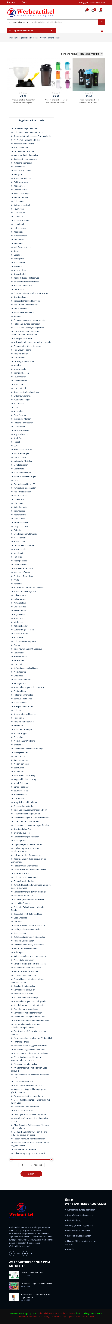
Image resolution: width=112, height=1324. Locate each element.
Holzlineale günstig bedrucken (26, 324)
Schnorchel (18, 384)
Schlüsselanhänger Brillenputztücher (29, 687)
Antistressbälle (19, 270)
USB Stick (17, 664)
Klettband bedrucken (22, 163)
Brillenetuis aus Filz (21, 873)
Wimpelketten (19, 603)
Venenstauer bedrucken (23, 143)
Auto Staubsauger (21, 399)
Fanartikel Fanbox (21, 1041)
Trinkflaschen (19, 426)
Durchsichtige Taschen (23, 629)
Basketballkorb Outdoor (24, 806)
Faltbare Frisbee (20, 457)
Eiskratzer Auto (20, 289)
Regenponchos (20, 560)
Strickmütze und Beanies (24, 312)
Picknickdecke (19, 610)
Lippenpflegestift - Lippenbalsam (27, 844)
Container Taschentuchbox (25, 975)
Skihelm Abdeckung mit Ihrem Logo (29, 1016)
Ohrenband (18, 503)
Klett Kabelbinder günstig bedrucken (29, 937)
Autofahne (18, 637)
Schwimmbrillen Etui (22, 829)
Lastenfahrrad (19, 606)
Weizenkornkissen (21, 764)
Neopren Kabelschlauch (24, 721)
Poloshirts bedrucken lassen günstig (29, 320)
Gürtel (16, 445)
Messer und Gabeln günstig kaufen (28, 327)
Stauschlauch (19, 212)
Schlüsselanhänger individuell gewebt (29, 1001)
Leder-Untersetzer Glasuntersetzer (28, 132)
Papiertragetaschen (22, 491)
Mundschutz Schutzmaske (25, 534)
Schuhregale (18, 652)
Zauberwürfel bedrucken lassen (27, 967)
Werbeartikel (42, 1313)
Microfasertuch (20, 495)
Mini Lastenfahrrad (21, 572)
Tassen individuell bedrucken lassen (29, 1138)
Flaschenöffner (20, 656)
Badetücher (18, 767)
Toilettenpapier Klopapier (24, 641)
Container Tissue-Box (23, 576)
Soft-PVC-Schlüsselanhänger (26, 997)
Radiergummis (19, 683)
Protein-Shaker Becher (49, 37)
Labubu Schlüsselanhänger (79, 1235)
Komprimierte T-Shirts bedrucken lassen (31, 1053)
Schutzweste (19, 618)
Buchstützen (19, 541)
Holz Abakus (19, 798)
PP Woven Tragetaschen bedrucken (29, 1049)
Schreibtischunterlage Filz (24, 591)
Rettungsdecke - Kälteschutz (26, 278)
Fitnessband (18, 499)
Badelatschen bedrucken (24, 986)
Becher (16, 645)
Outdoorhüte (19, 357)
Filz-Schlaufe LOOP (22, 903)
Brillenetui (17, 710)
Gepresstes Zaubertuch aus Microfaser (30, 293)
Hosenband (18, 224)
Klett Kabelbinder (21, 308)
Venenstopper (19, 933)
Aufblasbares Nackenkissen (25, 668)
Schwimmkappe (20, 297)
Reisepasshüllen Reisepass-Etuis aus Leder (32, 136)
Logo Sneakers (20, 917)
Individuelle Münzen (22, 419)
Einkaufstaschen (20, 595)
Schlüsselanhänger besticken (26, 836)
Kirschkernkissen (20, 760)
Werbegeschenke (67, 1313)
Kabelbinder (18, 660)
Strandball (17, 266)
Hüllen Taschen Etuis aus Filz (26, 821)
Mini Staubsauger (21, 453)
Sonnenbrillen (19, 166)
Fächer (16, 480)
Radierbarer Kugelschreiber (25, 304)
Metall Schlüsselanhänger (24, 476)
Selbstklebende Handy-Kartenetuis (28, 944)
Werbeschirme (19, 691)
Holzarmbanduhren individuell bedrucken (31, 1020)
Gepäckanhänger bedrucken (25, 128)
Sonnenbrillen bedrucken (24, 989)
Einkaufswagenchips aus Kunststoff (29, 1153)
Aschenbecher (19, 514)
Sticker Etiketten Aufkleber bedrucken (29, 869)
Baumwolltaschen (21, 430)
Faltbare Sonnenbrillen (23, 695)
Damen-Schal (19, 756)
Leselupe (17, 255)
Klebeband (18, 243)
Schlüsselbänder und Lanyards (26, 301)
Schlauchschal (19, 274)
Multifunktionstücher (22, 247)
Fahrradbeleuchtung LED (24, 484)
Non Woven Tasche (22, 350)
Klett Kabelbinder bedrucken (25, 155)
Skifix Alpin (18, 952)
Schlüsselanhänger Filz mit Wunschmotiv (31, 817)
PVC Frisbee (18, 403)
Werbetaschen (19, 672)
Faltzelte (17, 530)
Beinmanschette (20, 522)
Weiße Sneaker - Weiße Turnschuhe (29, 925)
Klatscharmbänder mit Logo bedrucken (30, 956)
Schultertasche (20, 549)
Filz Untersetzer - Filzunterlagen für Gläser (32, 825)
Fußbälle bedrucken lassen (25, 1149)
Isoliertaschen (19, 599)
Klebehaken (18, 239)
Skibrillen (17, 365)
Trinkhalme (18, 737)
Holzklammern (19, 228)
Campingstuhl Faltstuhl (23, 361)
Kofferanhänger (20, 626)
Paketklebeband (20, 147)
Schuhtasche (19, 511)
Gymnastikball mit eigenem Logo (28, 1096)
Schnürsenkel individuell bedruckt (27, 1085)
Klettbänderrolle (20, 197)
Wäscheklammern (21, 220)
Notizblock (18, 557)
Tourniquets (18, 209)
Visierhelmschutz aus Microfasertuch (29, 1005)
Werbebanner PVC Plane (24, 741)
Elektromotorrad (20, 182)
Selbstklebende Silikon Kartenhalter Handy (32, 342)
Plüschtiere (18, 725)
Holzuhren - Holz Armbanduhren (27, 855)
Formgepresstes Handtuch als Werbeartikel (32, 1038)
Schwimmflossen (21, 373)
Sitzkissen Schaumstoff (23, 568)
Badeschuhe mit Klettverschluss (27, 914)
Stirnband (17, 316)
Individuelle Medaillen (22, 461)
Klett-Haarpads (20, 507)
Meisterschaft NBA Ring (24, 775)
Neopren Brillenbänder (23, 940)
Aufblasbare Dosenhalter (24, 488)
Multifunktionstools (22, 679)
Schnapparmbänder (22, 178)
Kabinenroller (19, 186)
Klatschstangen (20, 235)
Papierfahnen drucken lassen (26, 1009)
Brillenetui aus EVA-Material (25, 877)
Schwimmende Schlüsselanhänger (28, 748)
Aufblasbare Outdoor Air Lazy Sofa (28, 587)
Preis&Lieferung (74, 1220)
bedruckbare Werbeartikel (78, 1230)
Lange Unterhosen (21, 526)
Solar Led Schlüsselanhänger (26, 392)
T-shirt (16, 407)
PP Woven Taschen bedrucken (27, 140)
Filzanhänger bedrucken (24, 881)
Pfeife (16, 580)
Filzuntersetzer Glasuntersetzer (27, 346)
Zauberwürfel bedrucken (24, 151)
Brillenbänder (19, 201)
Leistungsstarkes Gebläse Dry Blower (30, 1114)
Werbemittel (53, 1313)
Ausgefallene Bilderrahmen (25, 802)
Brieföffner (18, 744)
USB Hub (17, 921)
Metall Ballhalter (20, 783)
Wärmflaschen (19, 415)
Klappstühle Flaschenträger (25, 779)
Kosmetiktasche (20, 633)
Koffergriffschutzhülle (22, 338)
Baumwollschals (20, 790)
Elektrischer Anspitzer (23, 449)
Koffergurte (18, 258)
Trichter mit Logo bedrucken (26, 1106)
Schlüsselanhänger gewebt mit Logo (29, 891)
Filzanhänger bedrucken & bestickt (28, 899)
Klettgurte (17, 174)
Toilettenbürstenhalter (23, 1081)
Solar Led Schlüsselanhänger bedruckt (30, 810)
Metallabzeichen (20, 465)
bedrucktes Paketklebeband (25, 948)
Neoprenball (18, 718)
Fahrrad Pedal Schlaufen (24, 545)
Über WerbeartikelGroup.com (80, 1215)
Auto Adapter (19, 411)
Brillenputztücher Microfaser (26, 281)
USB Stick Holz (20, 388)
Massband (18, 553)
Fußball (16, 442)
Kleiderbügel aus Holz (23, 993)
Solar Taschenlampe (22, 729)
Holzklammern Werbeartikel (25, 865)
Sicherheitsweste (21, 564)
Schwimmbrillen (20, 380)
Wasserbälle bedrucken (23, 960)
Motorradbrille (19, 369)
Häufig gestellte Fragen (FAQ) (80, 1225)
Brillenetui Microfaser (23, 285)
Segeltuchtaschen (21, 434)
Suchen (31, 1174)
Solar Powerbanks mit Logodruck (28, 649)
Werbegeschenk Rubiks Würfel (26, 929)
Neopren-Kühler (20, 353)
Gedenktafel (18, 468)
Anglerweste (19, 614)
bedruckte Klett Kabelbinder (25, 971)
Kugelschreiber (20, 702)
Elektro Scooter (20, 189)
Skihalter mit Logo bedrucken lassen (29, 963)
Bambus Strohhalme (22, 698)
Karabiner (17, 583)
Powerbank (18, 771)
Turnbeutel (18, 216)
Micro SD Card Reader (23, 895)
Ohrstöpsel (18, 675)
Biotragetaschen (20, 752)
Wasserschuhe (19, 537)
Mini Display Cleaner (22, 170)
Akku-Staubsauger (21, 193)
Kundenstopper (20, 733)
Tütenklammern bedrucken (25, 1064)
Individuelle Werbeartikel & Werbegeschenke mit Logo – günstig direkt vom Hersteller (56, 1316)
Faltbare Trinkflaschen (23, 422)
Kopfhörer (18, 438)
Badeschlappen (20, 794)
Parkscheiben (19, 262)
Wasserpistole (19, 840)
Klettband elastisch (21, 205)
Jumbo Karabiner (20, 787)
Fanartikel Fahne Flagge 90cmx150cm (30, 1045)
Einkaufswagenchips (22, 396)
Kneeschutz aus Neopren (24, 714)
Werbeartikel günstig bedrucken (23, 37)
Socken (16, 251)
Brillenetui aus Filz (21, 833)
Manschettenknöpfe (22, 472)
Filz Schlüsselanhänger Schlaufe (27, 813)
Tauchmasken (19, 376)
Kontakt (70, 1249)
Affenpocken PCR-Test (23, 706)
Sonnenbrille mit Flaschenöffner (27, 1012)
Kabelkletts (18, 232)
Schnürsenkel (19, 518)
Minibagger (18, 622)
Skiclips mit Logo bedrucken (25, 159)
